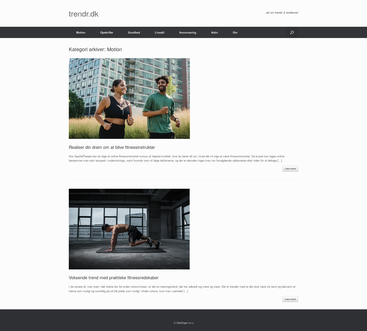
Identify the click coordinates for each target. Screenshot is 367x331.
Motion (80, 32)
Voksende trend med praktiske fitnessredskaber (114, 277)
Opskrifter (106, 32)
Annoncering (187, 32)
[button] (292, 32)
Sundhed (134, 32)
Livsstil (159, 32)
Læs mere (290, 168)
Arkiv (214, 32)
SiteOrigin (182, 322)
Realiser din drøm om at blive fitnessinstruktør (112, 147)
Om (235, 32)
